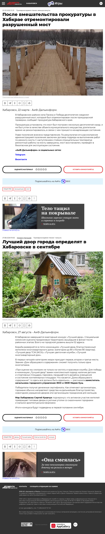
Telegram (20, 154)
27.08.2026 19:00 (8, 238)
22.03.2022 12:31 (8, 10)
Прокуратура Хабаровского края (15, 97)
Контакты (23, 486)
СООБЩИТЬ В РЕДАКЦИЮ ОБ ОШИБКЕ (44, 486)
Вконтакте (21, 159)
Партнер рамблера (41, 524)
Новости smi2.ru (10, 230)
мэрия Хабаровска (9, 319)
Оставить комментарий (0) (83, 169)
